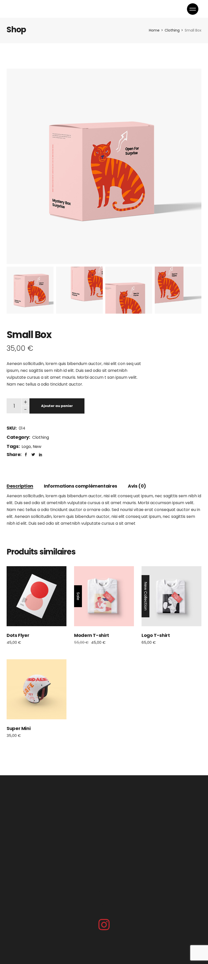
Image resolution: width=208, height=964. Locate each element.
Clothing (40, 437)
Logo (26, 446)
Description (20, 486)
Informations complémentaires (80, 486)
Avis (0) (137, 486)
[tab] (20, 486)
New (37, 446)
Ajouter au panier (57, 405)
